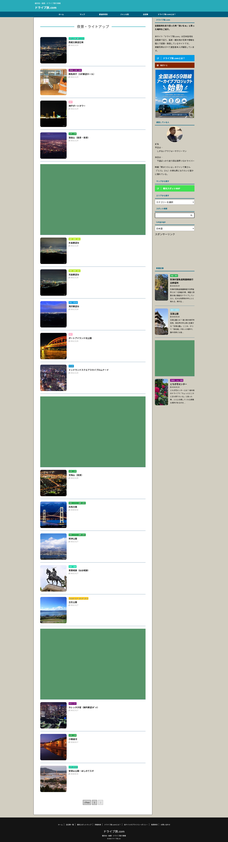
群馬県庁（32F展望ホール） (82, 74)
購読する (164, 65)
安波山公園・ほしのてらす (81, 770)
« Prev (87, 802)
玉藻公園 (174, 313)
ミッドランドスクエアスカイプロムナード (89, 369)
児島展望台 (74, 274)
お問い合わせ (165, 824)
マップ (82, 14)
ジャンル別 (124, 14)
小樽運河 (73, 739)
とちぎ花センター (178, 384)
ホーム (61, 14)
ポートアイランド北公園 (80, 338)
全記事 (145, 14)
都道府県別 (103, 14)
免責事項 (154, 824)
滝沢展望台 (74, 306)
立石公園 (73, 602)
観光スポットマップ (84, 824)
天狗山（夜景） (76, 475)
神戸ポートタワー (77, 105)
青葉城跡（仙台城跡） (79, 570)
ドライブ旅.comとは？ (167, 14)
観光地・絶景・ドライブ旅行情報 (114, 835)
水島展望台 (74, 242)
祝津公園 (73, 538)
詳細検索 (98, 824)
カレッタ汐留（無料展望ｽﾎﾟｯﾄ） (84, 707)
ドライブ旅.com (45, 7)
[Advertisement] (93, 197)
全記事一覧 (70, 824)
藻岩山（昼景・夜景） (79, 137)
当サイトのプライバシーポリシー (136, 824)
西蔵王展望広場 (76, 42)
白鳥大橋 (73, 506)
